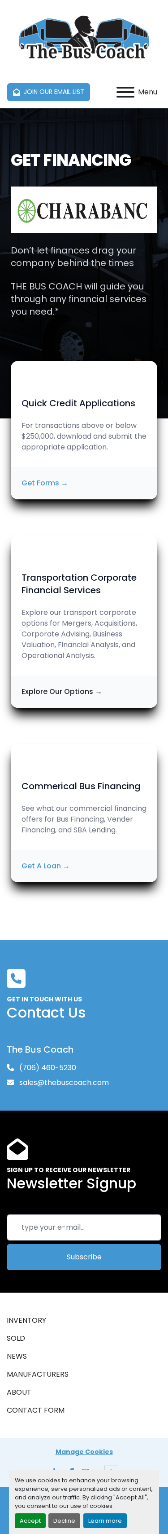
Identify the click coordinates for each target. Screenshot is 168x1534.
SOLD (16, 1338)
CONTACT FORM (36, 1410)
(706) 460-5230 (46, 1068)
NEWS (17, 1356)
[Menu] (125, 92)
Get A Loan (46, 866)
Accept (30, 1521)
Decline (64, 1521)
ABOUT (19, 1392)
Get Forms (45, 483)
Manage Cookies (84, 1451)
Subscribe (84, 1257)
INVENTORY (26, 1320)
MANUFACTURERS (38, 1374)
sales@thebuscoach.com (63, 1082)
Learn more (105, 1521)
